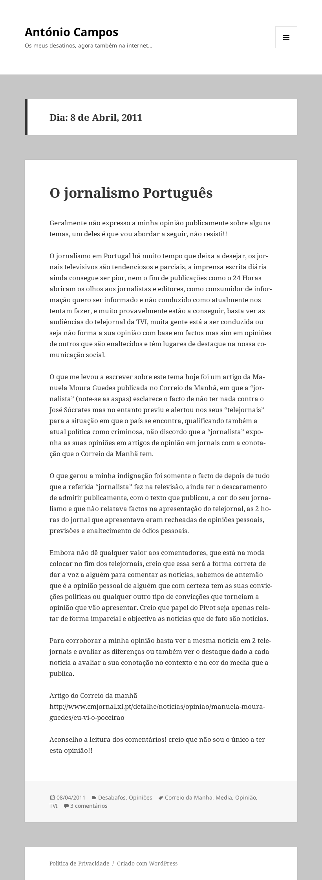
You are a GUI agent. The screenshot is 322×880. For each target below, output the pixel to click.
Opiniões (140, 797)
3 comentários (89, 805)
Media (224, 797)
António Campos (71, 31)
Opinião (245, 797)
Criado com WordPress (147, 863)
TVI (53, 805)
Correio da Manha (188, 797)
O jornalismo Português (131, 192)
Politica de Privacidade (79, 863)
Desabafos (112, 797)
